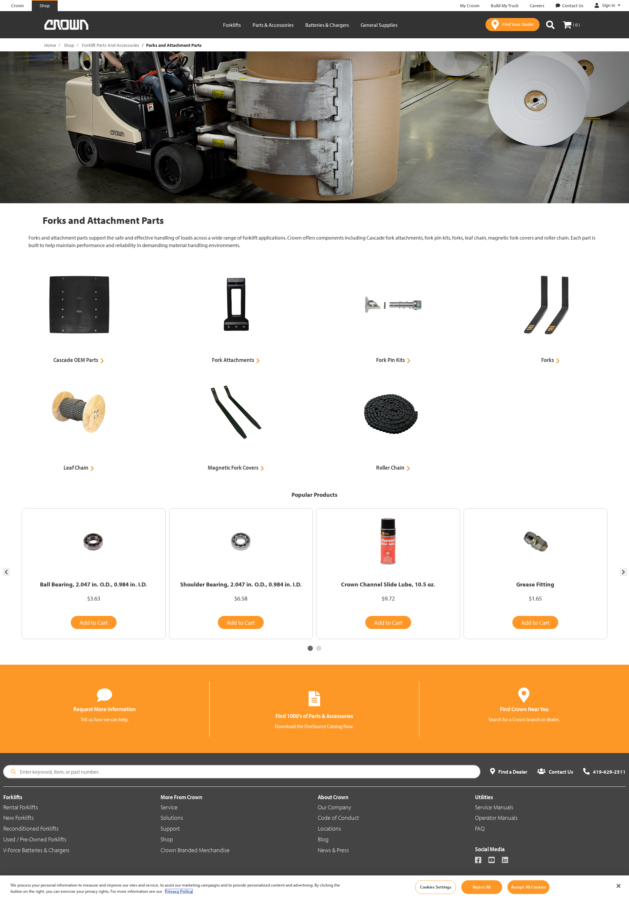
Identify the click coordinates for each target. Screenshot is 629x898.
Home (50, 45)
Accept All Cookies (528, 886)
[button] (310, 648)
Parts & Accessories (273, 25)
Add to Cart (94, 622)
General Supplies (379, 25)
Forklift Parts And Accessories (110, 45)
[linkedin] (508, 860)
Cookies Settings (435, 886)
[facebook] (481, 860)
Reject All (481, 886)
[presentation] (6, 572)
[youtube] (494, 860)
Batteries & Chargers (327, 25)
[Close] (618, 886)
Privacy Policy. (179, 891)
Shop (69, 45)
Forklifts (232, 25)
